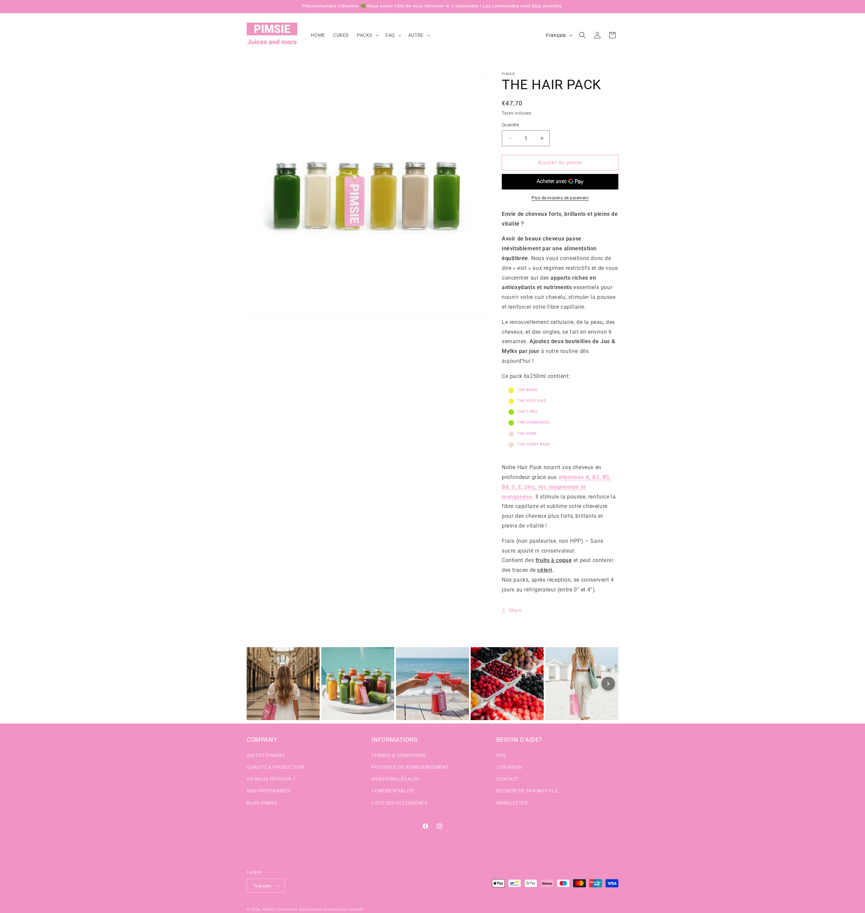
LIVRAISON (509, 767)
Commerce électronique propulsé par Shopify (320, 909)
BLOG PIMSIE (262, 803)
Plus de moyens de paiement (560, 198)
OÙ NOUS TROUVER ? (271, 779)
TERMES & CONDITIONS (398, 755)
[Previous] (257, 683)
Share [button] (515, 610)
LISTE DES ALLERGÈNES (399, 803)
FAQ (501, 755)
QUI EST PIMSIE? (266, 755)
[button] (367, 35)
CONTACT (507, 779)
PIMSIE (269, 909)
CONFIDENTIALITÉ (392, 790)
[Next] (608, 683)
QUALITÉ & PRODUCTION (275, 767)
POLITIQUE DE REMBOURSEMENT (410, 767)
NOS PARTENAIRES (268, 790)
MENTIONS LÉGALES (395, 779)
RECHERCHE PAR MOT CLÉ (527, 790)
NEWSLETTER (512, 803)
